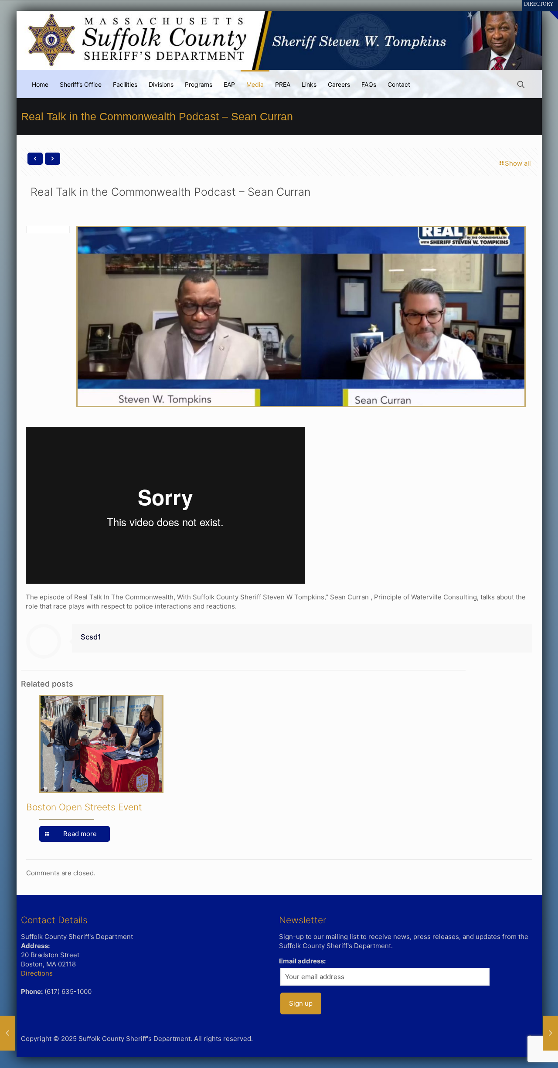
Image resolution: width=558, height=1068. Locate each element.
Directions (37, 973)
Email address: (302, 961)
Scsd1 (91, 637)
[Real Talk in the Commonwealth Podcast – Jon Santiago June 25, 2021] (7, 1033)
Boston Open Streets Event (84, 807)
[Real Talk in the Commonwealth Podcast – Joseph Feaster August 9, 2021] (550, 1033)
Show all (518, 163)
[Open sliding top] (548, 10)
